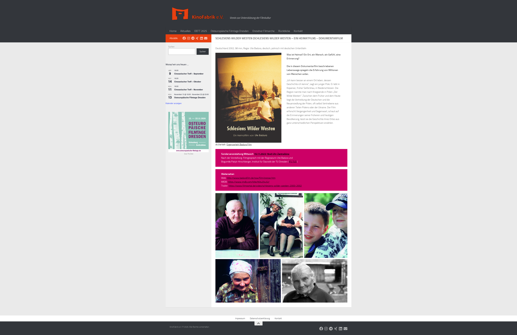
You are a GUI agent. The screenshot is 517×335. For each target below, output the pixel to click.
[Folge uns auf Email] (205, 38)
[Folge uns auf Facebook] (184, 38)
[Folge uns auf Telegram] (192, 38)
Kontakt (298, 31)
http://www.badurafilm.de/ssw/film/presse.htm (251, 177)
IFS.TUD (293, 161)
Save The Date (188, 154)
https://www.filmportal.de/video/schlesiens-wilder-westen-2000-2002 (265, 185)
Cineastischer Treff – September (188, 73)
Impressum (240, 318)
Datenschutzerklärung (260, 318)
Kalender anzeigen (174, 103)
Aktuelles (185, 31)
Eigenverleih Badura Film (239, 144)
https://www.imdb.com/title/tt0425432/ (248, 181)
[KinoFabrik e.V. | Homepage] (198, 13)
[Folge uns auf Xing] (197, 38)
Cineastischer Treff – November (188, 89)
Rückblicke (284, 31)
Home (173, 31)
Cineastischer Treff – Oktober (187, 81)
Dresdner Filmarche (263, 31)
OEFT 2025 (200, 31)
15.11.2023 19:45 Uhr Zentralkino (271, 153)
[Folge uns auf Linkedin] (201, 38)
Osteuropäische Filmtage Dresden (230, 31)
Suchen (171, 46)
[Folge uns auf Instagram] (188, 38)
